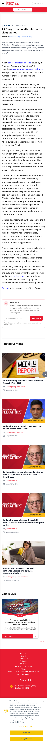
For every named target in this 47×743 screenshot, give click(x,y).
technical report (18, 276)
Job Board (23, 664)
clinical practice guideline (19, 62)
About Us (23, 653)
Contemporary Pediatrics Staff (17, 387)
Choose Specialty (21, 9)
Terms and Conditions (23, 666)
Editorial (23, 661)
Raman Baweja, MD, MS (14, 432)
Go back (5, 288)
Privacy (23, 669)
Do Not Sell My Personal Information (23, 671)
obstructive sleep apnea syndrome (27, 69)
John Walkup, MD (12, 480)
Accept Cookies (26, 739)
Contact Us (23, 658)
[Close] (43, 701)
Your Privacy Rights (23, 674)
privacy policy (8, 325)
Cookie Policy (19, 722)
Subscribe (35, 318)
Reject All (26, 733)
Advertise (23, 656)
